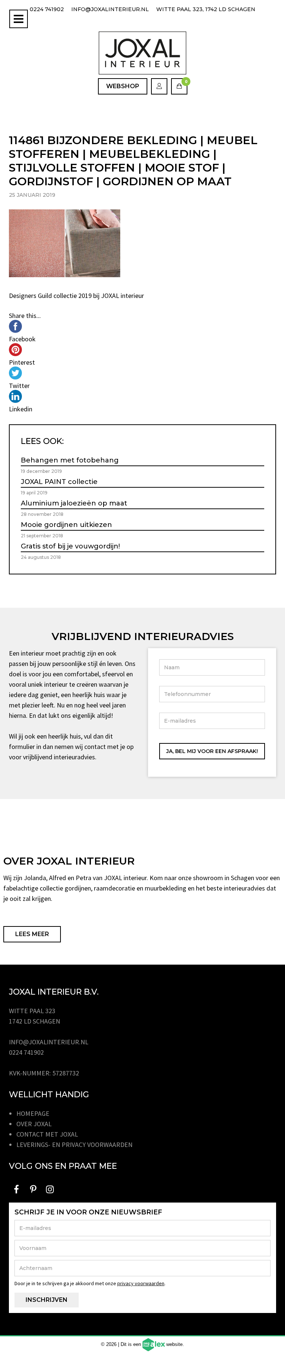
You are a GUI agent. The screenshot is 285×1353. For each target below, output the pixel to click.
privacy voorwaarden (140, 1283)
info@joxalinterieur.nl (110, 9)
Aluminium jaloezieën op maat (74, 503)
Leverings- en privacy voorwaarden (74, 1144)
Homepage (32, 1113)
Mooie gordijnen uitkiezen (66, 525)
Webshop (122, 86)
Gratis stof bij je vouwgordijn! (70, 546)
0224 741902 (47, 9)
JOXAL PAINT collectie (59, 482)
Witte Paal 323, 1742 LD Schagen (205, 9)
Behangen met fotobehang (70, 460)
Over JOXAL (34, 1124)
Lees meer (32, 934)
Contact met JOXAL (47, 1134)
